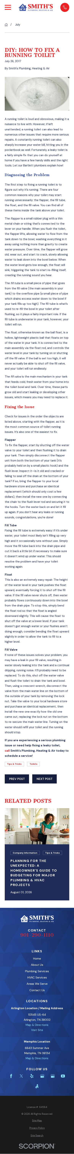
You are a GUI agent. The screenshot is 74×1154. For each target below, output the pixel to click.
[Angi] (37, 1086)
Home (37, 958)
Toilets (33, 764)
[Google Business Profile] (42, 1076)
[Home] (36, 7)
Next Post (45, 779)
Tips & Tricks (14, 764)
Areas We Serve (37, 984)
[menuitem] (37, 1121)
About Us (37, 965)
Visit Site (37, 1030)
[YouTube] (63, 1076)
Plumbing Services (37, 971)
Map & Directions (37, 1025)
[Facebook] (11, 1076)
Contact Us (37, 990)
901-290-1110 (37, 935)
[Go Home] (6, 24)
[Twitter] (21, 1076)
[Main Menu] (8, 7)
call (7, 751)
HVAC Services (37, 977)
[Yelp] (32, 1076)
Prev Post (17, 779)
